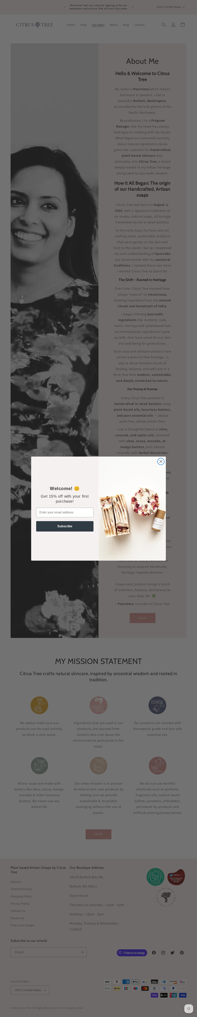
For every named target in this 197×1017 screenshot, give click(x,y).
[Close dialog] (161, 461)
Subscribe (64, 526)
